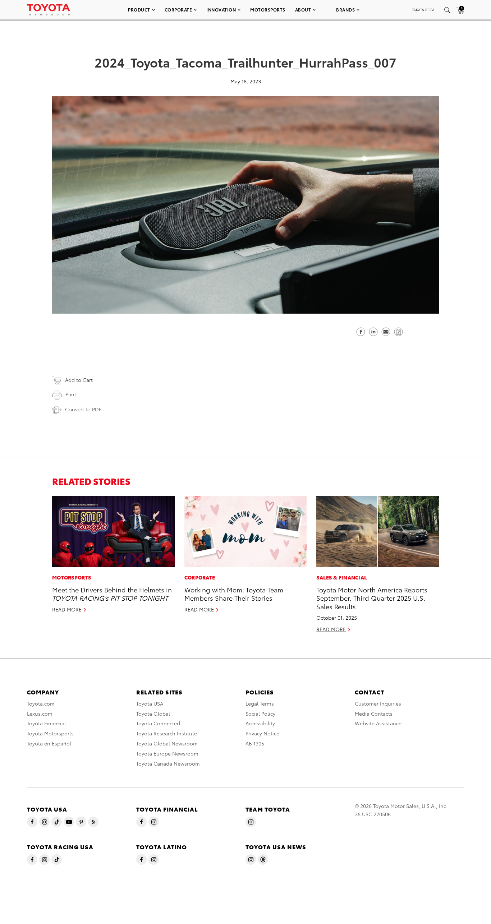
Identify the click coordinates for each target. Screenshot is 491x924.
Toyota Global (153, 713)
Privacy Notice (262, 733)
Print (70, 394)
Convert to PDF (83, 409)
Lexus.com (39, 713)
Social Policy (260, 713)
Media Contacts (374, 713)
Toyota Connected (158, 723)
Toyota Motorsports (50, 733)
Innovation (221, 9)
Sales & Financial (341, 577)
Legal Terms (260, 703)
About (303, 9)
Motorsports (267, 9)
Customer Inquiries (378, 703)
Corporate (178, 9)
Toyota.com (41, 703)
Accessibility (260, 723)
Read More (67, 609)
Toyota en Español (49, 743)
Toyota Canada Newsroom (168, 763)
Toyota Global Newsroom (167, 743)
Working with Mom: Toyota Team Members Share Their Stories (233, 593)
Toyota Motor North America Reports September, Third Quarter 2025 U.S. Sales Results (371, 598)
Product (139, 9)
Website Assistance (378, 723)
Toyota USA (149, 703)
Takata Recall (425, 9)
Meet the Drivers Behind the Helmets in (112, 593)
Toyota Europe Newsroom (167, 753)
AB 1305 (255, 743)
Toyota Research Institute (166, 733)
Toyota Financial (46, 723)
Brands (345, 9)
